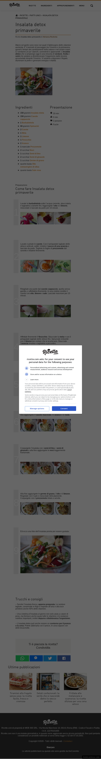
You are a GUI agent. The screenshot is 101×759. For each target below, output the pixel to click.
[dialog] (50, 379)
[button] (50, 379)
